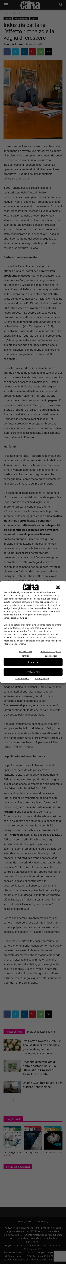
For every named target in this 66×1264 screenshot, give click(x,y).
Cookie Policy (22, 678)
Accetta (33, 662)
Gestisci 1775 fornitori (25, 653)
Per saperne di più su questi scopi (50, 653)
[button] (58, 587)
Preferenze (33, 672)
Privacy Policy (42, 678)
